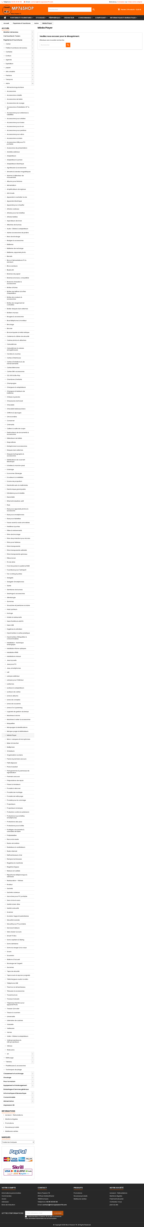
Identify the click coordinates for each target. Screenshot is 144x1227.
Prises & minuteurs (13, 784)
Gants (9, 586)
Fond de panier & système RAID (18, 566)
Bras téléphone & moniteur (17, 320)
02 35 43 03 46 (16, 2)
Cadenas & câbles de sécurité (18, 336)
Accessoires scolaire (14, 138)
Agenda (9, 60)
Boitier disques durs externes (17, 309)
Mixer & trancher (13, 743)
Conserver (11, 421)
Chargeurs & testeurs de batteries (16, 392)
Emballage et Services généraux (16, 1089)
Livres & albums (12, 696)
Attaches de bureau (14, 225)
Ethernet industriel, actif (15, 501)
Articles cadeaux (13, 209)
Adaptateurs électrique (15, 164)
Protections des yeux (14, 822)
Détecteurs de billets (14, 438)
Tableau (9, 1062)
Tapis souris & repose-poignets (18, 975)
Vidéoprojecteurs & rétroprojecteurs (14, 1041)
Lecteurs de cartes (13, 692)
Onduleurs (11, 751)
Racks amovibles (13, 843)
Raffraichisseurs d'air (14, 855)
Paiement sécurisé (116, 1199)
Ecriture (8, 56)
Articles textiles (12, 217)
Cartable (9, 52)
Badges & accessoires (15, 240)
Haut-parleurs (12, 609)
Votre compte (9, 1187)
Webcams (11, 1050)
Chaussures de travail (15, 401)
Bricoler (9, 328)
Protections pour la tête (15, 826)
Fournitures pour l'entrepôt (16, 570)
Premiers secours (13, 776)
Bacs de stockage (13, 236)
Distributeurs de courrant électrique (16, 461)
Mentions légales (11, 1119)
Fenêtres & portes (13, 526)
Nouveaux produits (12, 1127)
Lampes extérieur (13, 676)
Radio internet (12, 851)
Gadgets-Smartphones (15, 582)
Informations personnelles (11, 1193)
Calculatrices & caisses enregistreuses (15, 349)
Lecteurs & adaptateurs (15, 688)
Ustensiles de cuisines (15, 1020)
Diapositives (11, 442)
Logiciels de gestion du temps (18, 711)
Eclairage (10, 469)
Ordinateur (69, 18)
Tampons (9, 79)
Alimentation (11, 185)
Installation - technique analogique (15, 644)
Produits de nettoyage (15, 796)
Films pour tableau (13, 542)
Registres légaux (13, 867)
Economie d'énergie (14, 473)
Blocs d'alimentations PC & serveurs (16, 261)
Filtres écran (11, 558)
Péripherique (54, 18)
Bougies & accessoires (15, 317)
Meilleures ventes (11, 1131)
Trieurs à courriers (13, 1012)
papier (8, 68)
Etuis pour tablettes (14, 519)
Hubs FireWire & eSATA (15, 621)
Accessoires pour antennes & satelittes (18, 114)
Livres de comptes (13, 700)
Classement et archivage (13, 1073)
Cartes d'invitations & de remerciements (16, 363)
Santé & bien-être (13, 904)
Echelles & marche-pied (16, 465)
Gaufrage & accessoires (16, 593)
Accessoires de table (14, 99)
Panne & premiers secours (16, 759)
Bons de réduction (8, 1205)
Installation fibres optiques (16, 648)
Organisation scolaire (15, 755)
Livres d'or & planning (14, 708)
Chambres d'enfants (14, 379)
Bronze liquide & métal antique (18, 332)
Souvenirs (10, 955)
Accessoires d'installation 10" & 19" (18, 108)
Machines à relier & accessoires (18, 719)
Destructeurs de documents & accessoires (18, 433)
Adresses (5, 1202)
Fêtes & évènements (14, 530)
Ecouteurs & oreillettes (15, 477)
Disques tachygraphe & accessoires (15, 455)
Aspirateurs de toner (14, 221)
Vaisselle (10, 1024)
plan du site (114, 1205)
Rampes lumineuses (14, 859)
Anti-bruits (10, 193)
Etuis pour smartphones (15, 515)
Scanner (10, 912)
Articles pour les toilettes (16, 213)
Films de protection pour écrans (18, 538)
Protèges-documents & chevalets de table (15, 830)
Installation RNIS (12, 652)
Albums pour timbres (14, 181)
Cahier (8, 44)
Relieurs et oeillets (13, 871)
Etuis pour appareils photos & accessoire (17, 510)
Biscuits (9, 256)
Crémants (10, 425)
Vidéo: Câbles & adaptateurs (17, 1036)
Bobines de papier (13, 274)
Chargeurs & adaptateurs (16, 387)
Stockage (40, 18)
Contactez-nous (116, 1202)
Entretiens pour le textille (16, 493)
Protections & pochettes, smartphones (16, 817)
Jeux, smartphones (14, 668)
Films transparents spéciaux (17, 554)
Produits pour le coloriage (16, 800)
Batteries (10, 244)
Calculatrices (12, 344)
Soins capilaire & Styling (15, 940)
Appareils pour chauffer (15, 205)
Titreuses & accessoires (15, 991)
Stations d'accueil (13, 959)
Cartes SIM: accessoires (15, 371)
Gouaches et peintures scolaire (18, 605)
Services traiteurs (13, 928)
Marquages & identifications (17, 727)
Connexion (121, 2)
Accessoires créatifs (14, 95)
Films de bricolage (13, 534)
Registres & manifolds (15, 863)
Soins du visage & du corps (17, 948)
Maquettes (11, 723)
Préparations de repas (15, 780)
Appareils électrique (14, 201)
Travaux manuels (13, 999)
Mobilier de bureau (10, 32)
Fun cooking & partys (14, 574)
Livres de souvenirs (14, 704)
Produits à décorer (14, 788)
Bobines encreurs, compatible (18, 278)
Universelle (11, 1016)
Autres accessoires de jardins (18, 233)
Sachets (10, 888)
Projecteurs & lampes (15, 808)
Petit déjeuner (12, 763)
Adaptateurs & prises (14, 160)
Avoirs (4, 1199)
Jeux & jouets (12, 660)
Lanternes (10, 684)
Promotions (9, 1123)
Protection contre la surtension (18, 812)
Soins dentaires (12, 944)
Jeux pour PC (11, 664)
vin (8, 1054)
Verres (9, 1032)
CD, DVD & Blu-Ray (13, 375)
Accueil (5, 28)
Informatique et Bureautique (123, 18)
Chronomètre (12, 417)
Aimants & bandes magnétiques (19, 172)
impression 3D (9, 1105)
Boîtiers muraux (12, 313)
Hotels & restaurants (14, 617)
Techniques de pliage (14, 1070)
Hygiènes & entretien (14, 629)
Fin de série (11, 562)
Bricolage (10, 324)
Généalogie (11, 597)
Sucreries (10, 967)
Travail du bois (12, 995)
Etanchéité (11, 497)
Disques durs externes (15, 450)
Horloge (10, 613)
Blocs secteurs (12, 266)
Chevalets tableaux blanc (16, 409)
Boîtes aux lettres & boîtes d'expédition (16, 292)
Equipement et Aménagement (15, 1085)
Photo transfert (12, 767)
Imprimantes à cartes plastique (18, 633)
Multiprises (11, 747)
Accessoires (11, 91)
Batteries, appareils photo (16, 252)
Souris (9, 951)
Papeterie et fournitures (21, 18)
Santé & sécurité (13, 908)
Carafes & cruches (14, 354)
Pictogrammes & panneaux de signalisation (18, 772)
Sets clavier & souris (14, 932)
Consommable (84, 18)
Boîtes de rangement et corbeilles (15, 304)
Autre (8, 83)
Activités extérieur (13, 152)
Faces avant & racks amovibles (18, 522)
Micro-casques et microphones (18, 739)
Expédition (9, 64)
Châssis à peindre (13, 397)
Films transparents (13, 546)
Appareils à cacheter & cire (17, 197)
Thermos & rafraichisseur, (16, 987)
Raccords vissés (13, 839)
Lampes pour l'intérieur (15, 680)
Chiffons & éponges (14, 413)
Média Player (11, 735)
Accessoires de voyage (15, 103)
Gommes (10, 601)
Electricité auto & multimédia (17, 485)
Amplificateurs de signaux (16, 189)
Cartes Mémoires (13, 367)
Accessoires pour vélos (15, 134)
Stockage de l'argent (14, 963)
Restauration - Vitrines (15, 880)
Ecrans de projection (14, 481)
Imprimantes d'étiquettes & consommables (17, 638)
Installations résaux (14, 656)
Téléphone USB (12, 983)
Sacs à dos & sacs (13, 900)
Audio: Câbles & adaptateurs (17, 229)
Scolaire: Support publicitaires (18, 916)
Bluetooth (10, 270)
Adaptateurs (11, 156)
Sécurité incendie (13, 920)
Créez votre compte (135, 2)
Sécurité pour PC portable (16, 924)
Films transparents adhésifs (17, 550)
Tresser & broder (13, 1009)
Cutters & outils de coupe (16, 428)
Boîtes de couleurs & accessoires (14, 298)
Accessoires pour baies (15, 122)
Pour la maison (9, 1081)
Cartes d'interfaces (14, 358)
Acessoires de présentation (17, 148)
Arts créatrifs (10, 71)
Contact (42, 1187)
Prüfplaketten (12, 835)
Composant (100, 18)
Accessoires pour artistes (16, 118)
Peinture (9, 75)
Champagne (11, 383)
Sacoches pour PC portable (17, 896)
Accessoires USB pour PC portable (16, 143)
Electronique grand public (16, 489)
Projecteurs (11, 804)
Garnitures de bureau (15, 590)
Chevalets (10, 405)
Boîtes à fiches (12, 287)
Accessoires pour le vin (15, 126)
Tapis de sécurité (13, 971)
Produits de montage (14, 792)
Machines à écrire (13, 715)
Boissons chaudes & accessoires (14, 283)
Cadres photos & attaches (16, 340)
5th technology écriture (15, 87)
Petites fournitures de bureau (16, 48)
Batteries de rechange (15, 248)
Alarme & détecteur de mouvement (15, 176)
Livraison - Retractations (14, 1115)
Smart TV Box (11, 936)
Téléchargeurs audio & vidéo (17, 979)
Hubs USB (10, 625)
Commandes (6, 1196)
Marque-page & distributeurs (17, 731)
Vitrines (9, 1046)
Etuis (8, 505)
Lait (8, 672)
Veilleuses (10, 1028)
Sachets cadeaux (13, 892)
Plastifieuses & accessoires (16, 1066)
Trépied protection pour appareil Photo (15, 1004)
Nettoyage (10, 1058)
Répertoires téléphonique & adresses (17, 876)
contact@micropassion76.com (41, 2)
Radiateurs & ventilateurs (16, 847)
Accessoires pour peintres (16, 130)
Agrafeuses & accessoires (16, 168)
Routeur (10, 884)
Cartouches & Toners (11, 36)
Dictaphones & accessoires (17, 446)
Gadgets (10, 578)
